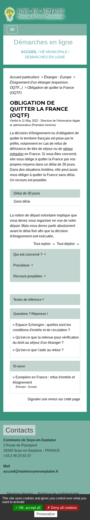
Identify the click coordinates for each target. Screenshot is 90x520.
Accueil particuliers (25, 77)
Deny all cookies (63, 508)
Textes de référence (27, 299)
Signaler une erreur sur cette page (54, 399)
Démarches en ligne (45, 57)
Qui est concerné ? (28, 254)
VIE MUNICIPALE (54, 52)
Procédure (21, 265)
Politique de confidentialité (58, 494)
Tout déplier (68, 244)
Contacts (19, 430)
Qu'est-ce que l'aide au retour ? (40, 350)
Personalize (45, 514)
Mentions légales (20, 494)
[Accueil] (38, 12)
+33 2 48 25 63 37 (17, 456)
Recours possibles (28, 276)
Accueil (29, 52)
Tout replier (44, 244)
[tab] (45, 193)
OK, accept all (29, 508)
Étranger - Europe (58, 77)
